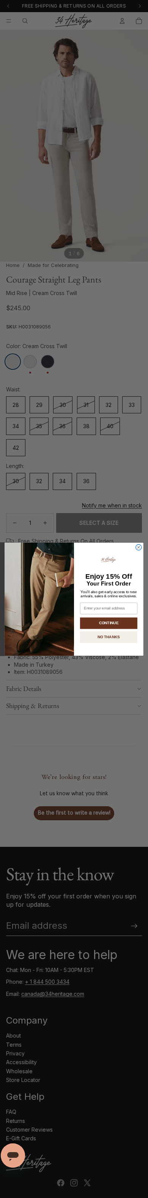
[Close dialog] (139, 547)
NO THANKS (109, 637)
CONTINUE (109, 623)
